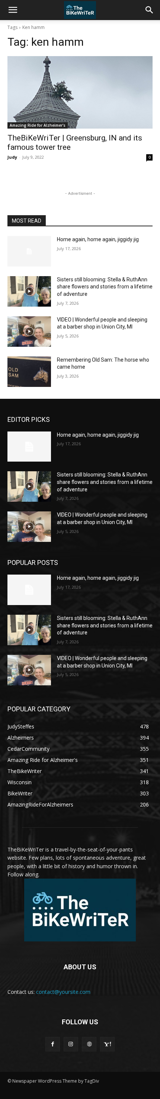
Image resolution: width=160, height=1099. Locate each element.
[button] (13, 10)
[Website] (89, 1044)
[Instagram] (71, 1044)
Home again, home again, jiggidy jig (98, 239)
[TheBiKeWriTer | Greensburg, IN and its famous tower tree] (80, 92)
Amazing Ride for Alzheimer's (37, 125)
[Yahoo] (107, 1044)
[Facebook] (52, 1044)
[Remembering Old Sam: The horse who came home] (29, 371)
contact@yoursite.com (63, 991)
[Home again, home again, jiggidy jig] (29, 251)
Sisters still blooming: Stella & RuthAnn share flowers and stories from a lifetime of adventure (105, 287)
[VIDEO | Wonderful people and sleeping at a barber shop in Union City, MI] (29, 331)
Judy (12, 157)
